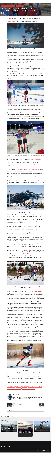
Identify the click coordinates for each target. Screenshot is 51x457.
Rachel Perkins (6, 12)
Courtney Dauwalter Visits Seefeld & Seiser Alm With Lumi (9, 427)
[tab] (8, 410)
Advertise (37, 450)
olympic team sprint (26, 390)
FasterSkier (31, 436)
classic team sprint (11, 388)
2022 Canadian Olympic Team (25, 386)
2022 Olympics (34, 386)
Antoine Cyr (40, 386)
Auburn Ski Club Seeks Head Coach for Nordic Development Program (25, 432)
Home (26, 450)
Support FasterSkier (43, 450)
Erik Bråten (24, 388)
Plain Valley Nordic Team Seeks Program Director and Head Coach (41, 427)
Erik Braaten (18, 388)
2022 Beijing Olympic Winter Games (13, 386)
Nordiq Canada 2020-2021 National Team (14, 390)
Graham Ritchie (31, 388)
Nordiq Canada (38, 388)
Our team (33, 450)
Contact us (48, 450)
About (30, 450)
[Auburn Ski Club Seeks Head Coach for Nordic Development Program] (25, 429)
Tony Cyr (32, 390)
